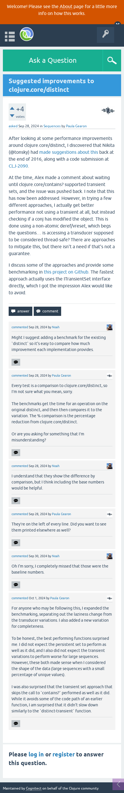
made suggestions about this (68, 152)
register (63, 754)
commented (20, 327)
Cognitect (34, 788)
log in (36, 754)
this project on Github (66, 271)
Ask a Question (53, 60)
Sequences (52, 126)
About (66, 6)
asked (13, 126)
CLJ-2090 (18, 165)
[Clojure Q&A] (27, 34)
